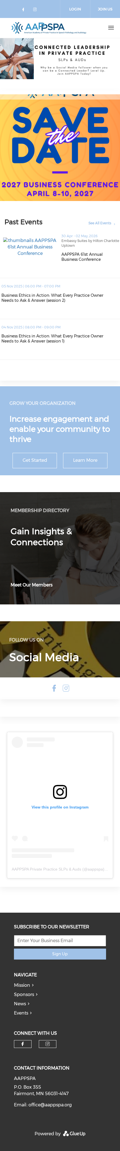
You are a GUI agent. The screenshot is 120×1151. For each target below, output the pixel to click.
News (20, 1003)
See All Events (99, 223)
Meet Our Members (31, 585)
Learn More (85, 460)
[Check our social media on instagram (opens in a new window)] (36, 10)
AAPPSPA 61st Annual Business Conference (90, 257)
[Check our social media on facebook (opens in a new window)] (24, 10)
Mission (22, 985)
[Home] (48, 28)
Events (21, 1013)
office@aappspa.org (50, 1104)
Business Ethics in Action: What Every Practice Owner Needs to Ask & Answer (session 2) (60, 298)
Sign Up (60, 953)
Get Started (35, 460)
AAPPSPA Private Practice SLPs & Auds (46, 869)
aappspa (95, 869)
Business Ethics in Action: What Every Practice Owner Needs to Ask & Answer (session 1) (60, 339)
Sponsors (24, 994)
